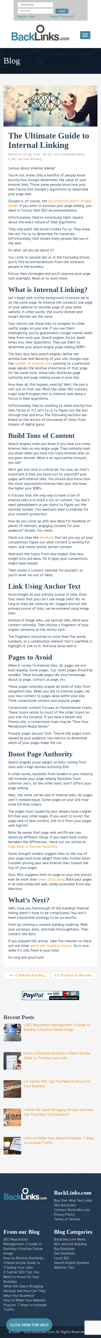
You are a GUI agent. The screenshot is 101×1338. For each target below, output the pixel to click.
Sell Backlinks (64, 1254)
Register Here (26, 16)
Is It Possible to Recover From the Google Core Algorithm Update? (75, 975)
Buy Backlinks (64, 1249)
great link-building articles (51, 946)
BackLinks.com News (69, 1239)
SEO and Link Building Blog (66, 154)
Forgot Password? (62, 16)
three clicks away (51, 880)
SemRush (46, 538)
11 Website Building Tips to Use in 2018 (31, 975)
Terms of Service (67, 1219)
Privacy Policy (64, 1215)
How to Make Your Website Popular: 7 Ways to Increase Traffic (25, 1305)
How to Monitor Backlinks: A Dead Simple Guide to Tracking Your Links (24, 1263)
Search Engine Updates (71, 1263)
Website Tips (64, 1268)
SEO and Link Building (27, 159)
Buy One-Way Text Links (73, 1201)
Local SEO (62, 1258)
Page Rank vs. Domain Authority (32, 847)
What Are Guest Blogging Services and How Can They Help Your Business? (24, 1291)
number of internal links (33, 364)
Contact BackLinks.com (72, 1210)
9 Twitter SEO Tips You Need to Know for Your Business (21, 1277)
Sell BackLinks (65, 1205)
